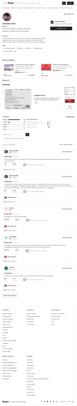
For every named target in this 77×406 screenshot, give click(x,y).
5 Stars (5, 119)
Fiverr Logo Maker (7, 376)
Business (4, 338)
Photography (5, 343)
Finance (4, 346)
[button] (4, 3)
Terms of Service (31, 373)
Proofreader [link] (28, 48)
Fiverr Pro (4, 360)
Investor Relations (31, 395)
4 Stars (5, 122)
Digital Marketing (41, 8)
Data (3, 335)
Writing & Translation (7, 319)
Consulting (5, 332)
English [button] (64, 401)
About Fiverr (30, 360)
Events (52, 324)
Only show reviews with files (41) (13, 138)
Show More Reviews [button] (10, 295)
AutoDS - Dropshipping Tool (9, 368)
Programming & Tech (29, 8)
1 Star (4, 129)
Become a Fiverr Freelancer (58, 313)
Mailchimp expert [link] (38, 48)
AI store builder (6, 373)
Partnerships (30, 381)
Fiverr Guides (30, 321)
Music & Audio (6, 324)
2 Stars (5, 126)
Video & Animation (53, 8)
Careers (29, 370)
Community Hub (55, 319)
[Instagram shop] (70, 91)
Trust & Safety (30, 365)
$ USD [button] (69, 401)
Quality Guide (30, 319)
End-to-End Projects (7, 348)
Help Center (30, 362)
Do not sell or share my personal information (38, 378)
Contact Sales (5, 378)
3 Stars (5, 124)
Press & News (30, 392)
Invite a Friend (30, 389)
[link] (41, 401)
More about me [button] (68, 14)
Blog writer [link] (20, 48)
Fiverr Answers (30, 324)
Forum (52, 321)
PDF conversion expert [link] (9, 48)
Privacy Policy (30, 376)
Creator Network (31, 384)
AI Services (5, 329)
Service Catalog (6, 351)
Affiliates (29, 387)
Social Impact (30, 368)
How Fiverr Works (31, 313)
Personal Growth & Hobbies (9, 340)
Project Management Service (9, 362)
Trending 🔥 (5, 8)
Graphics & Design (16, 8)
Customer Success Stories (33, 316)
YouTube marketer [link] (7, 51)
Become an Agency (56, 316)
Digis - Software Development (9, 370)
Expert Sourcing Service (8, 365)
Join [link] (70, 3)
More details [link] (31, 75)
